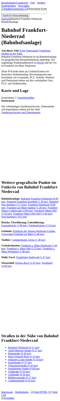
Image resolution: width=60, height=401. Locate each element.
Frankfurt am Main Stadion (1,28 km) (26, 207)
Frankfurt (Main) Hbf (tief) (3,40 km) (32, 213)
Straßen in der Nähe (11, 53)
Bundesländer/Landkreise (14, 2)
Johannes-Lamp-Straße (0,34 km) (25, 359)
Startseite (6, 18)
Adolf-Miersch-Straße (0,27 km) (25, 350)
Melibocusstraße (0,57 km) (22, 377)
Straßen (41, 2)
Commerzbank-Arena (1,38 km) (28, 239)
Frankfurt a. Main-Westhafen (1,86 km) (28, 250)
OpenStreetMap (26, 97)
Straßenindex (22, 392)
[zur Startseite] (12, 8)
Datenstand (32, 50)
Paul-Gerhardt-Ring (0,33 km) (24, 356)
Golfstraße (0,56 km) (19, 371)
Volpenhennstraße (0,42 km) (23, 365)
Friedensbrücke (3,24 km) (42, 225)
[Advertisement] (30, 147)
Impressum (7, 392)
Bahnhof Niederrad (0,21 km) (23, 347)
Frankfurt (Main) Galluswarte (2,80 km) (29, 209)
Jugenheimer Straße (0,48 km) (24, 368)
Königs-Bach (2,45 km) (27, 263)
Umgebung (44, 50)
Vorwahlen (24, 5)
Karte (23, 50)
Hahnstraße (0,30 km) (19, 353)
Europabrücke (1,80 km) (14, 225)
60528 (40, 62)
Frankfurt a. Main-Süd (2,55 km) (24, 248)
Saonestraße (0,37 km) (20, 362)
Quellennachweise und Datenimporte (20, 112)
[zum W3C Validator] (41, 392)
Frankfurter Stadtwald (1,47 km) (33, 257)
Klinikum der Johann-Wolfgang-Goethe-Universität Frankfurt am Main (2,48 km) (28, 233)
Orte (32, 2)
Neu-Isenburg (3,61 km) (14, 216)
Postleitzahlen (8, 5)
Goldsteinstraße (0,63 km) (21, 380)
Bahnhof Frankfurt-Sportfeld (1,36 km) (27, 201)
